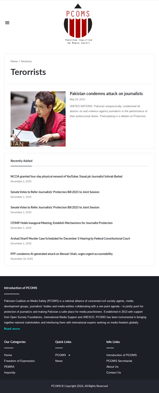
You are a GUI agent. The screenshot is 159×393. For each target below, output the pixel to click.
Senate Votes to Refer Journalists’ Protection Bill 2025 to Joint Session (55, 192)
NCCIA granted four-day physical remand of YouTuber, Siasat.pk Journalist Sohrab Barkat (66, 176)
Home (14, 61)
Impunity (9, 372)
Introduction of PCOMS (121, 355)
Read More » (78, 127)
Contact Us (113, 372)
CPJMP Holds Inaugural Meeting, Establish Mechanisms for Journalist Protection (62, 223)
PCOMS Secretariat (119, 360)
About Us (112, 366)
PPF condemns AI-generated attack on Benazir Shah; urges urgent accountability (62, 254)
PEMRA (9, 366)
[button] (7, 22)
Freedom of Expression (19, 360)
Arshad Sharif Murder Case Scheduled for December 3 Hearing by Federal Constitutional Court (70, 238)
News (59, 360)
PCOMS (60, 355)
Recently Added (22, 161)
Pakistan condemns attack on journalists (106, 94)
